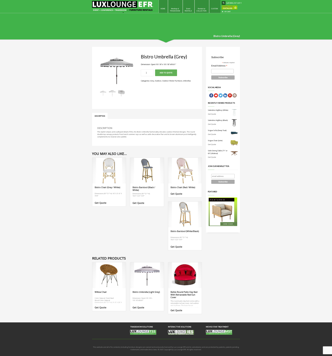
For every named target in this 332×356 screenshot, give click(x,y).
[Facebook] (211, 95)
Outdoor (158, 81)
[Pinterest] (230, 95)
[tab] (100, 116)
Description (100, 116)
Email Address (219, 66)
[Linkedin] (225, 95)
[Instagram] (234, 95)
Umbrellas (187, 81)
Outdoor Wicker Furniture (172, 81)
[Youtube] (216, 95)
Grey (152, 81)
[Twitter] (220, 95)
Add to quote (166, 73)
